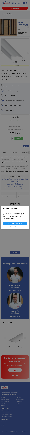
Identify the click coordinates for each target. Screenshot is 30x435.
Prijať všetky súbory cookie (15, 223)
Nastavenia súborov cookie (15, 227)
